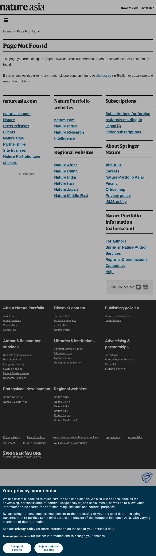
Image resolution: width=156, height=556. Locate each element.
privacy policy (25, 529)
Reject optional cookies (49, 548)
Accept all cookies (17, 548)
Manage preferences (16, 535)
